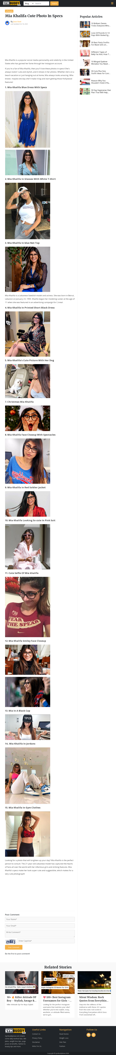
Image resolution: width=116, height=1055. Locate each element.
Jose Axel (17, 21)
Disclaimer (36, 1042)
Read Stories (64, 1034)
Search (54, 3)
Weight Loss (63, 1038)
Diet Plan (62, 1042)
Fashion (62, 1046)
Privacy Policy (37, 1038)
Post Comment (13, 947)
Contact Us (36, 1034)
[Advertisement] (40, 43)
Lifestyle (9, 11)
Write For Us (36, 1046)
